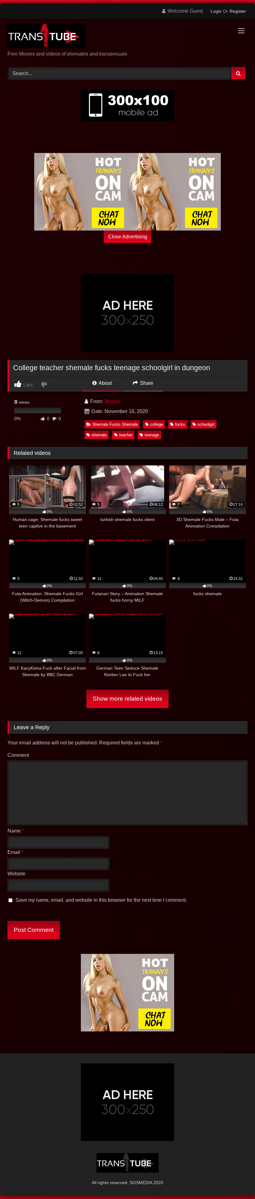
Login (216, 11)
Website (16, 873)
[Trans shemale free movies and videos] (127, 37)
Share (146, 383)
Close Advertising (127, 236)
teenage (152, 435)
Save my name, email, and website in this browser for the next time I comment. (101, 900)
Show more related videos (127, 698)
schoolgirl (206, 424)
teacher (125, 435)
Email (15, 852)
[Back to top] (236, 1180)
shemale (99, 435)
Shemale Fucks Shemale (115, 424)
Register (238, 11)
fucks (180, 424)
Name (15, 830)
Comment (18, 755)
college (156, 424)
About (105, 383)
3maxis (112, 401)
